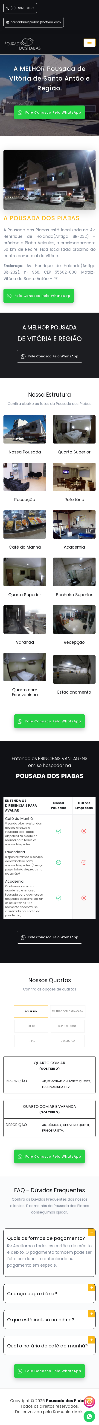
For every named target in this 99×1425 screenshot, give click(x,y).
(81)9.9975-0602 (22, 8)
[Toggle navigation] (90, 43)
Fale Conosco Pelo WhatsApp (52, 112)
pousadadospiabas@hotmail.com (36, 22)
